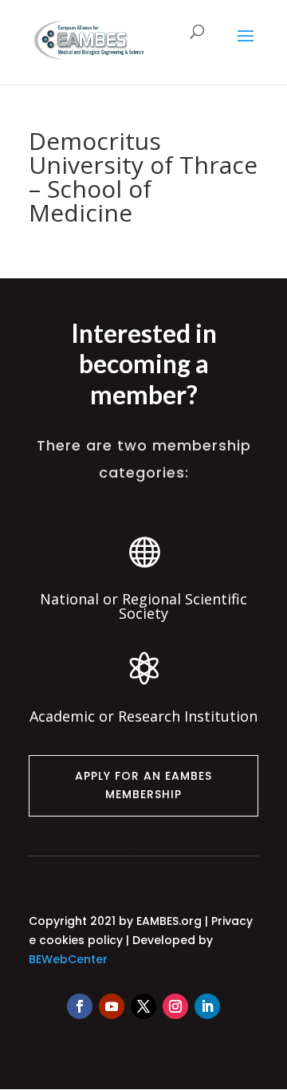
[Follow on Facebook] (79, 1006)
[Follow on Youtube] (111, 1006)
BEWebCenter (68, 959)
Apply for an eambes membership (143, 785)
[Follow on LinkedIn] (207, 1006)
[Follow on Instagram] (175, 1006)
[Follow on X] (143, 1006)
